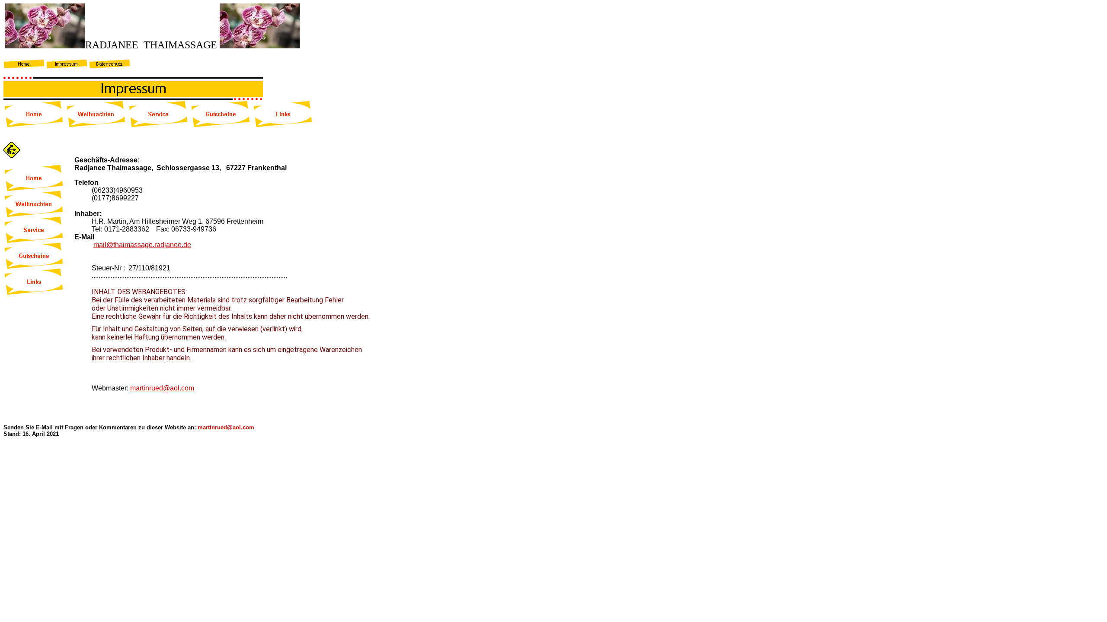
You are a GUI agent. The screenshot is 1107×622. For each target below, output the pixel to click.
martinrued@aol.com (162, 388)
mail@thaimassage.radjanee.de (142, 244)
